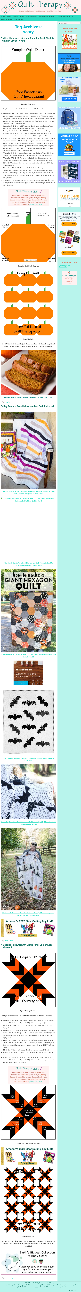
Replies (7, 402)
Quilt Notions (19, 19)
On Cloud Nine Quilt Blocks (47, 16)
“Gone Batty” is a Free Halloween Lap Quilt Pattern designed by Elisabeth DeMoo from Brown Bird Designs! (28, 823)
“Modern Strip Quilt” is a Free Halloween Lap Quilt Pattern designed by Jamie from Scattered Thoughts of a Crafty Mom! (28, 492)
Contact (15, 16)
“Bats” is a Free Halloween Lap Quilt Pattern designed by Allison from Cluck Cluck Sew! (28, 759)
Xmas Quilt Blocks (6, 19)
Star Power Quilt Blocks (65, 16)
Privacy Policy (63, 267)
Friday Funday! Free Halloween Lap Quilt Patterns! (27, 406)
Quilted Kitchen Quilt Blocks (28, 16)
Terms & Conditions (64, 265)
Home (3, 16)
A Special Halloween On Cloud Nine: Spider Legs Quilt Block (26, 946)
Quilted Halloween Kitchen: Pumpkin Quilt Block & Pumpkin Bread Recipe (27, 39)
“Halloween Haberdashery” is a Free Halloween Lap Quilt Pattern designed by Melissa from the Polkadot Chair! (28, 914)
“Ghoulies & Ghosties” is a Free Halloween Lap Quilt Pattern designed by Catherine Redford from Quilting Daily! (28, 564)
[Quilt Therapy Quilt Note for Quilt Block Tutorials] (28, 197)
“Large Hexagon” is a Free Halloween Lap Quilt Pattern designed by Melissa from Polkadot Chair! (28, 655)
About (9, 16)
